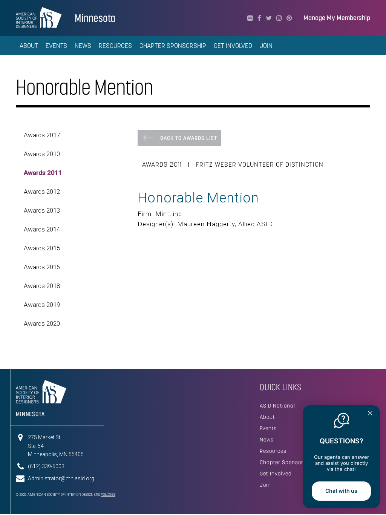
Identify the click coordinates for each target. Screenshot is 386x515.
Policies (108, 495)
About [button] (29, 45)
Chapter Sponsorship (287, 462)
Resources (273, 451)
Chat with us (341, 490)
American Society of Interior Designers (38, 17)
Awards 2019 (42, 304)
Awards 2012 (42, 191)
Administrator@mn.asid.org (61, 478)
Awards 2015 (42, 248)
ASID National (277, 405)
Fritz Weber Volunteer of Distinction (259, 164)
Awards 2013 (42, 210)
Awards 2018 (42, 286)
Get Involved (276, 473)
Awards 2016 (42, 267)
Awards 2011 (43, 172)
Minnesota (95, 18)
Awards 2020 (42, 323)
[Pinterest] (289, 18)
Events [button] (56, 45)
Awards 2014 (42, 229)
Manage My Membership (336, 18)
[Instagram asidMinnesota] (279, 18)
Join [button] (266, 45)
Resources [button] (115, 45)
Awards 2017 (42, 135)
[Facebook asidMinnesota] (259, 18)
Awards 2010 (42, 154)
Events (268, 428)
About (267, 417)
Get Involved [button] (233, 45)
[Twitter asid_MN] (269, 18)
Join (265, 484)
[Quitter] (370, 414)
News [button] (83, 45)
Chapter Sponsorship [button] (172, 45)
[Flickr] (250, 18)
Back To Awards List (188, 138)
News (267, 439)
